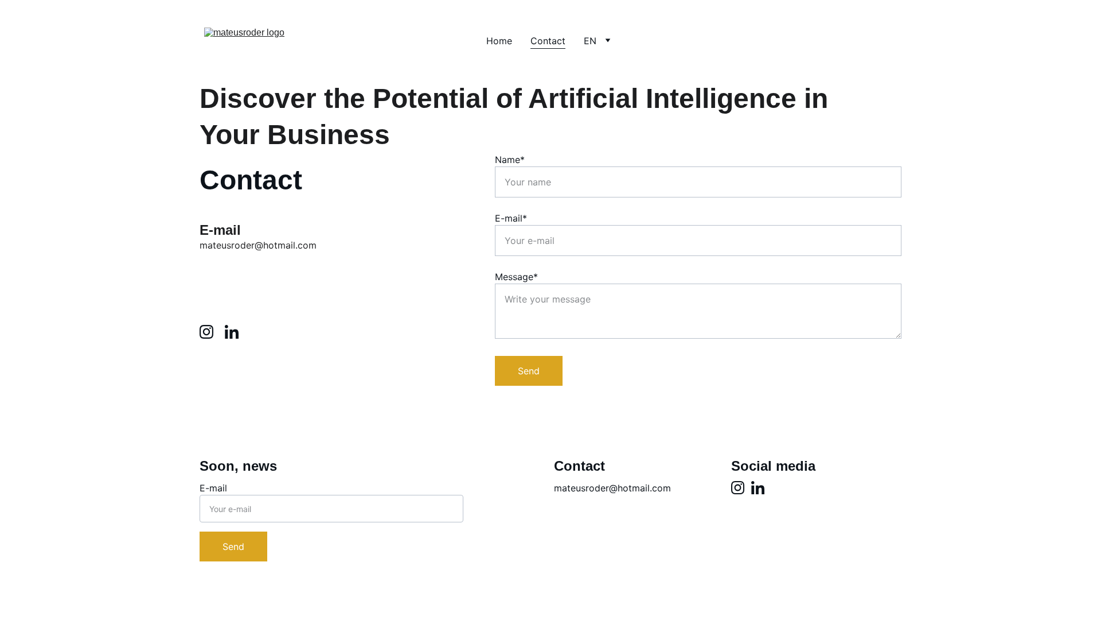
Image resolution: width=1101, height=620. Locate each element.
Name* (510, 159)
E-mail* (511, 218)
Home (499, 40)
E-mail (213, 488)
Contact (547, 40)
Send (529, 371)
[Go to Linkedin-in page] (232, 332)
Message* (516, 276)
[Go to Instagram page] (212, 332)
